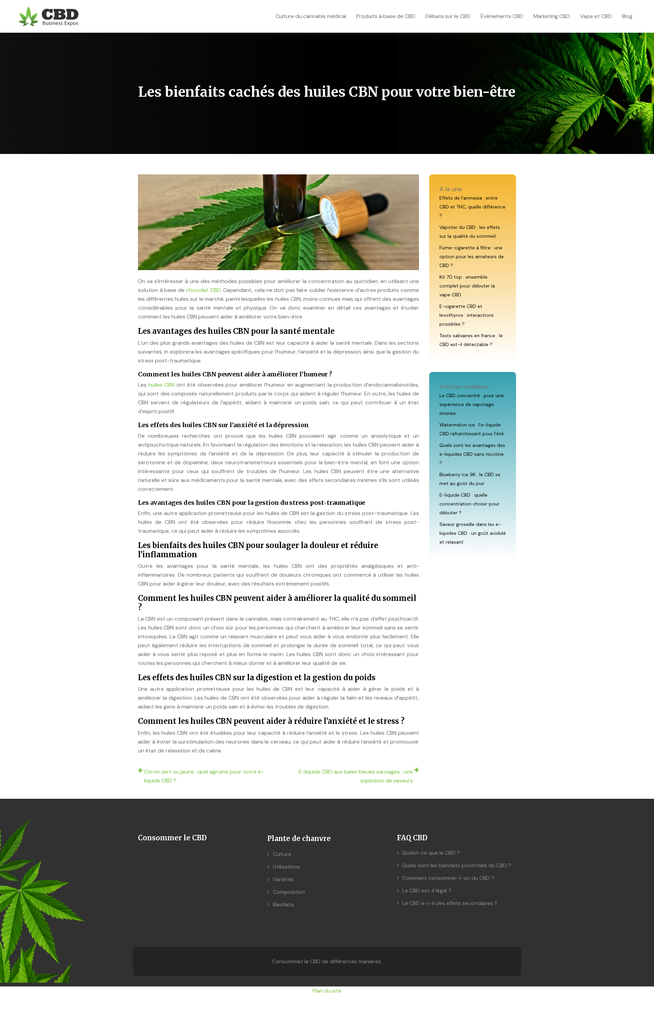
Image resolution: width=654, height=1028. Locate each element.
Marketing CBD (551, 16)
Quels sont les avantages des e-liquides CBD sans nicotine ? (472, 454)
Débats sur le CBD (447, 16)
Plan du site (327, 990)
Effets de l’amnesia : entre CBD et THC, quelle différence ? (472, 207)
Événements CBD (502, 16)
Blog (627, 16)
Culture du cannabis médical (311, 16)
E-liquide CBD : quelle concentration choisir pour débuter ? (469, 504)
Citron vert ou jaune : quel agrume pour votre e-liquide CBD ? (204, 776)
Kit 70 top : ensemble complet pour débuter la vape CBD (467, 286)
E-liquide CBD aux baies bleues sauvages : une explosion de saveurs (356, 776)
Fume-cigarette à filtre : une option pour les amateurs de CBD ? (471, 256)
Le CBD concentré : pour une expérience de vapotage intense (471, 404)
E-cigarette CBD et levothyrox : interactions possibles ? (466, 315)
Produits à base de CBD (385, 16)
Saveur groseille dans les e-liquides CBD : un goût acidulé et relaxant (472, 533)
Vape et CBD (596, 16)
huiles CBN (162, 384)
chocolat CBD (203, 290)
